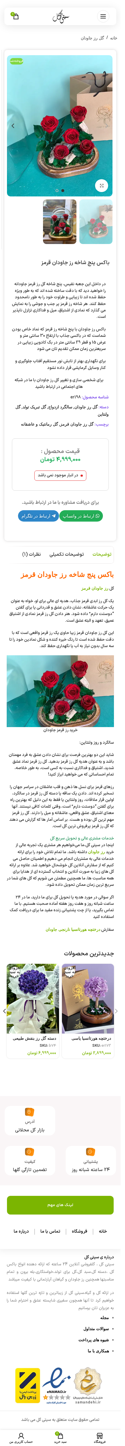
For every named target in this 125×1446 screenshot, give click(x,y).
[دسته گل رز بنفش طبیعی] (33, 999)
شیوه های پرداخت (93, 1339)
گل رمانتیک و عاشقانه (39, 424)
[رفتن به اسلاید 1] (62, 190)
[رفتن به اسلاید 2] (57, 190)
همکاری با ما (98, 1351)
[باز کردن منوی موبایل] (103, 16)
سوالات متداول (96, 1328)
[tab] (101, 555)
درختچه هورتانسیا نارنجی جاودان (73, 929)
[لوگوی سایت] (60, 16)
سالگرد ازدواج (60, 407)
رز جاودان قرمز (94, 588)
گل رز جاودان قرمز (77, 424)
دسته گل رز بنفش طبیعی (34, 1038)
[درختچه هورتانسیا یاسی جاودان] (88, 999)
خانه (113, 38)
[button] (106, 126)
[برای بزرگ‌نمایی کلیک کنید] (101, 185)
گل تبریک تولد (34, 407)
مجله (104, 1317)
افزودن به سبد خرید (70, 972)
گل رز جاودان (92, 38)
